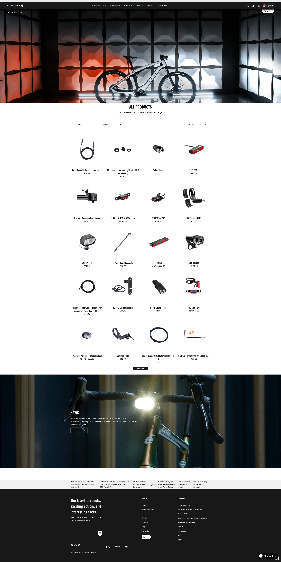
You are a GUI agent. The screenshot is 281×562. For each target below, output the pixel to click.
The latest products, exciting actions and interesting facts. (86, 506)
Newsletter (146, 531)
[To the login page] (253, 6)
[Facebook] (242, 5)
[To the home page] (15, 6)
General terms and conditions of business (192, 518)
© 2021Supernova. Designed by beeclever (83, 552)
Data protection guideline (186, 522)
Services (181, 498)
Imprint (179, 539)
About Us (145, 522)
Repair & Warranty (184, 505)
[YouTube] (244, 5)
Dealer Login (146, 537)
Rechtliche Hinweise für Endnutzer (189, 509)
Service (144, 518)
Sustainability (163, 5)
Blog (143, 527)
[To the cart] (259, 6)
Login (179, 535)
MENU (144, 498)
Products (145, 505)
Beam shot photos (115, 5)
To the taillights (79, 430)
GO (100, 533)
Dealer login (268, 11)
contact (180, 527)
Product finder (128, 5)
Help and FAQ (182, 514)
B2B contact (181, 531)
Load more (140, 368)
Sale (104, 5)
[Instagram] (241, 5)
